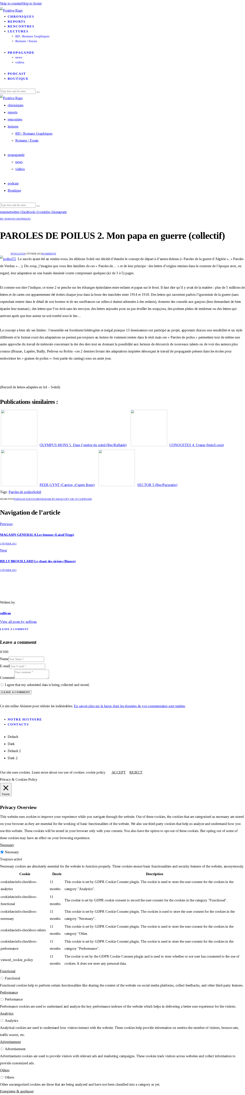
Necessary (12, 852)
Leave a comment (14, 629)
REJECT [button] (135, 772)
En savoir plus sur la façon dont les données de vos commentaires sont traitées (129, 706)
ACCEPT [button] (119, 772)
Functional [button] (7, 971)
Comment (7, 678)
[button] (77, 499)
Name (4, 659)
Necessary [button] (7, 845)
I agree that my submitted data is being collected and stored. (47, 685)
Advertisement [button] (10, 1042)
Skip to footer (32, 3)
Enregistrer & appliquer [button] (17, 1091)
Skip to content (11, 3)
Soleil (37, 492)
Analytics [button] (6, 1013)
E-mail (5, 666)
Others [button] (4, 1070)
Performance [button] (9, 992)
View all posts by (18, 622)
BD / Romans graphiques (15, 219)
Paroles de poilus (21, 492)
